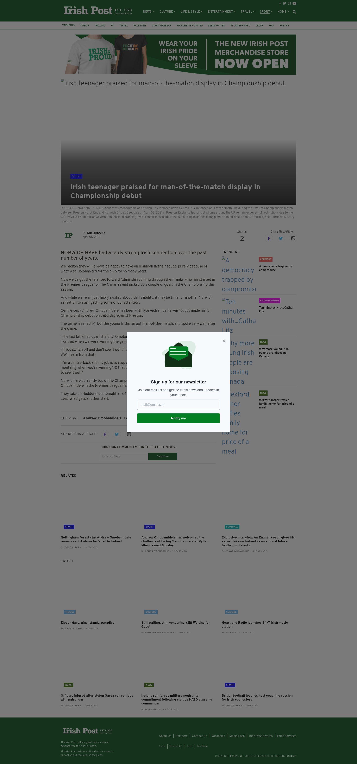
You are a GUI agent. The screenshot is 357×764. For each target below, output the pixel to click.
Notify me (178, 418)
